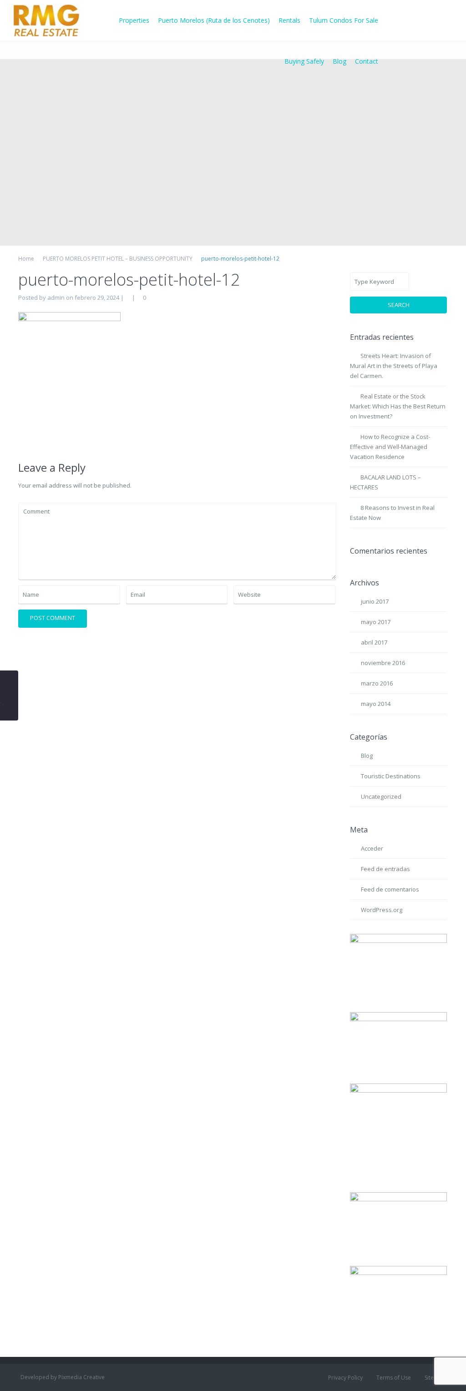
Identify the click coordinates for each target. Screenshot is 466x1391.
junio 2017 (375, 601)
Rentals (289, 20)
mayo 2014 (375, 704)
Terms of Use (393, 1377)
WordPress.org (381, 910)
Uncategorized (381, 796)
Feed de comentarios (390, 889)
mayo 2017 (375, 622)
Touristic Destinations (390, 776)
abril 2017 (374, 642)
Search (399, 305)
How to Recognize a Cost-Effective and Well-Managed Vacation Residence (390, 447)
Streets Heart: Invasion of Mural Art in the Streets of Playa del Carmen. (393, 366)
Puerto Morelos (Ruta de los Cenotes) (214, 20)
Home (26, 258)
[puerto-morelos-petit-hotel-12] (69, 379)
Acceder (372, 848)
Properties (134, 20)
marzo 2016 (377, 683)
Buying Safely (304, 61)
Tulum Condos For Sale (343, 20)
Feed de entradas (385, 869)
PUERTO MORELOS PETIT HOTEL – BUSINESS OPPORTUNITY (117, 258)
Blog (339, 61)
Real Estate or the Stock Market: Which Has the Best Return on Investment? (398, 406)
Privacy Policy (345, 1377)
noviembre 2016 (383, 663)
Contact (366, 61)
